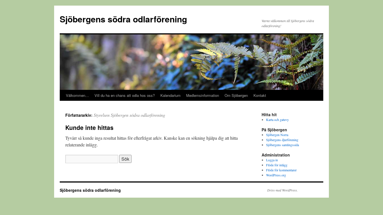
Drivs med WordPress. (282, 190)
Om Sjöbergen (236, 95)
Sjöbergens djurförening (282, 139)
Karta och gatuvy (277, 119)
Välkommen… (77, 95)
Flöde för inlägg (276, 165)
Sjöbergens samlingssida (282, 144)
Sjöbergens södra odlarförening (123, 19)
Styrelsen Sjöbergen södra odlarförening (129, 115)
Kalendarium (170, 95)
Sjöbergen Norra (277, 134)
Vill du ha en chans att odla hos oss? (124, 95)
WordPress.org (276, 175)
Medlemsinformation (202, 95)
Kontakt (259, 95)
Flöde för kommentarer (281, 170)
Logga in (272, 160)
